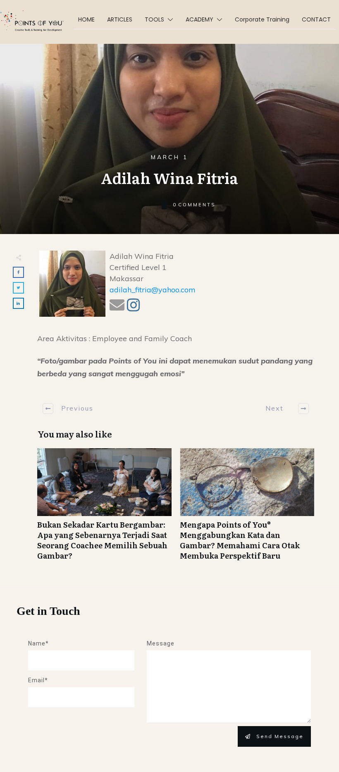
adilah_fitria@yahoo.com (153, 289)
